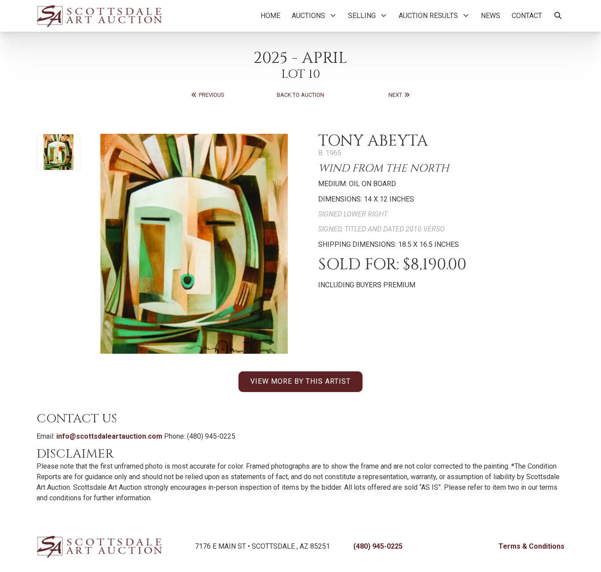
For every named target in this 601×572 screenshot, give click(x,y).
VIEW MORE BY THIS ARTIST (300, 381)
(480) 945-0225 (378, 546)
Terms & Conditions (531, 546)
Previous (211, 95)
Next (395, 95)
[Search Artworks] (558, 15)
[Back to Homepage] (99, 16)
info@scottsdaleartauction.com (109, 436)
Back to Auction (300, 95)
